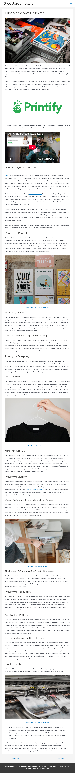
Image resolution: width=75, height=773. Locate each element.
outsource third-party (41, 320)
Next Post (62, 758)
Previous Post (14, 758)
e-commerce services (35, 194)
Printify (7, 175)
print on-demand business (34, 489)
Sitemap (30, 766)
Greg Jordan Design (19, 3)
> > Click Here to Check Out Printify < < (37, 307)
